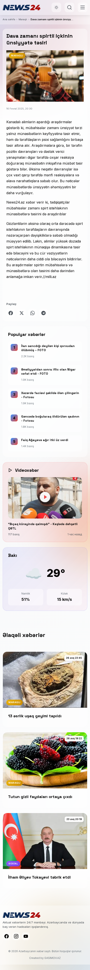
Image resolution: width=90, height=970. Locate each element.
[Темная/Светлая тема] (56, 7)
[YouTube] (26, 936)
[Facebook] (6, 936)
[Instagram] (16, 936)
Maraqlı (23, 19)
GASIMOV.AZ (52, 958)
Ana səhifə (9, 19)
